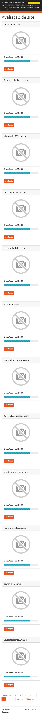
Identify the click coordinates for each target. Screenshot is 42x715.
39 (18, 699)
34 (29, 695)
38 (13, 699)
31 (16, 695)
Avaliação (9, 69)
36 (4, 699)
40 (22, 699)
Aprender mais (10, 9)
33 (25, 695)
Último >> (30, 699)
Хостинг (31, 709)
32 (20, 695)
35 (34, 695)
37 (8, 699)
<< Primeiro (7, 695)
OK (34, 3)
